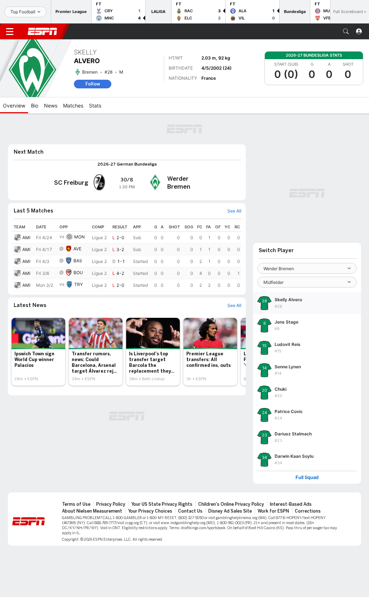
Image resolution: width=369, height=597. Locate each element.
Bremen (90, 72)
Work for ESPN (273, 511)
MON (79, 237)
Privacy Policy (110, 504)
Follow (92, 84)
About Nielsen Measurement (92, 511)
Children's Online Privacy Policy (231, 504)
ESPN (42, 31)
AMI (26, 237)
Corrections (308, 511)
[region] (126, 257)
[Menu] (9, 31)
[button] (346, 31)
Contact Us (190, 511)
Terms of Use (76, 504)
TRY (78, 284)
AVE (77, 248)
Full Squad (307, 477)
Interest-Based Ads (291, 504)
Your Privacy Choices (150, 511)
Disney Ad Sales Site (230, 511)
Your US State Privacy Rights (161, 504)
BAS (78, 260)
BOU (78, 272)
